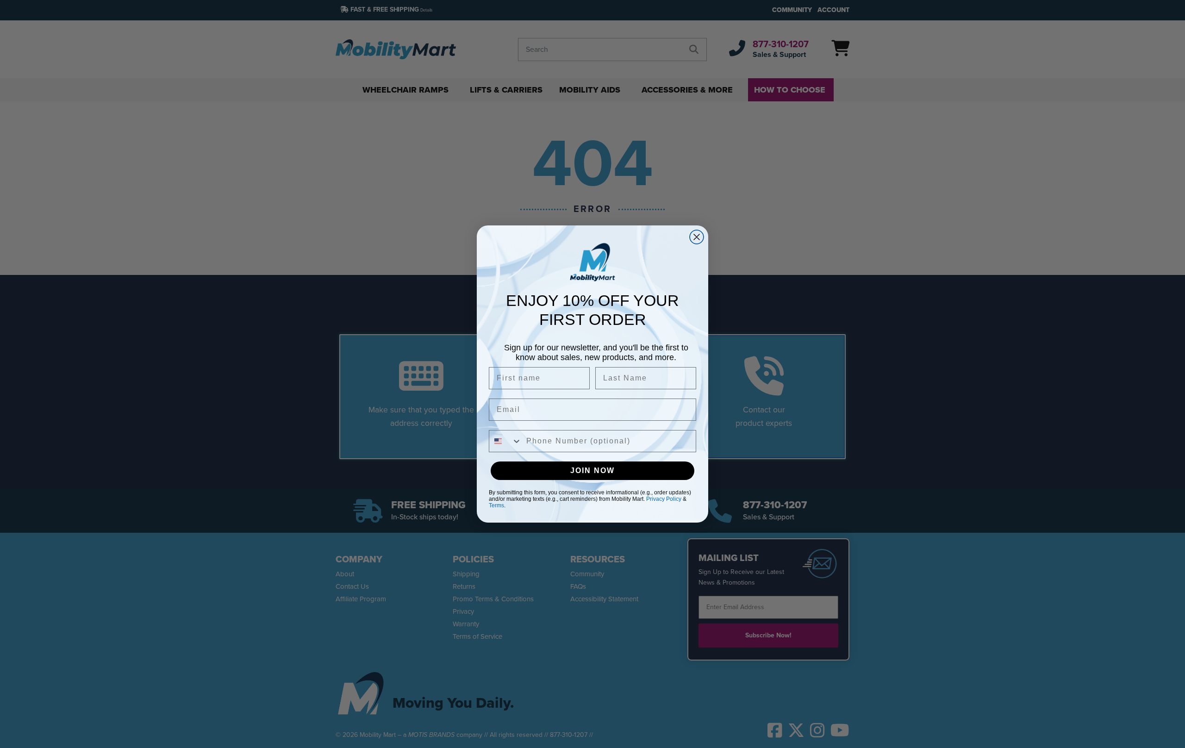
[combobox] (505, 441)
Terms (496, 505)
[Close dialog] (697, 237)
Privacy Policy (663, 499)
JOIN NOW (592, 470)
